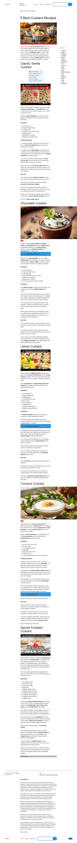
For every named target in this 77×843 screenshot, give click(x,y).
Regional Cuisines (65, 72)
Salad (62, 75)
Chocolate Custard (34, 75)
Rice (62, 73)
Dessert (63, 57)
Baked (62, 52)
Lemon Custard (33, 77)
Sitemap (70, 838)
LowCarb (63, 65)
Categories (21, 3)
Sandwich (63, 76)
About (36, 4)
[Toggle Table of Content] (40, 72)
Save (39, 43)
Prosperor (7, 838)
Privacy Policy (47, 4)
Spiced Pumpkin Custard (35, 81)
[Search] (70, 4)
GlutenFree (64, 62)
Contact (41, 4)
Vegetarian (64, 83)
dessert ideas (49, 774)
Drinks (63, 58)
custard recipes (42, 774)
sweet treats (55, 774)
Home (21, 11)
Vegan (62, 81)
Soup (62, 80)
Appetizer (63, 50)
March (63, 68)
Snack (62, 78)
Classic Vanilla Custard (35, 73)
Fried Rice (63, 60)
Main (62, 67)
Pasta (62, 70)
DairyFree (63, 55)
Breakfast (63, 54)
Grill (62, 63)
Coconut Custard (33, 79)
